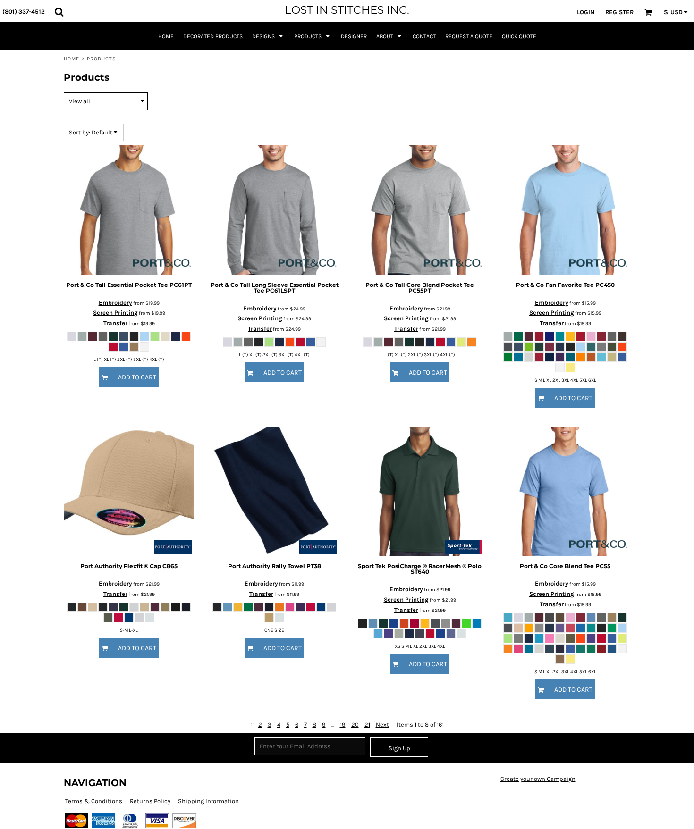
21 (367, 724)
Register (619, 12)
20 (355, 724)
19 (343, 724)
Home (71, 59)
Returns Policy (150, 800)
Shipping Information (208, 800)
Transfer (115, 323)
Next (382, 724)
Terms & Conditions (93, 800)
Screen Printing (115, 312)
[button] (59, 12)
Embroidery (115, 302)
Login (585, 12)
